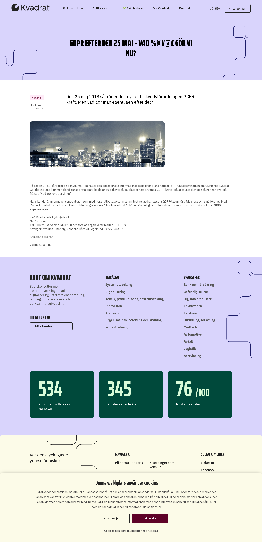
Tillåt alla (150, 518)
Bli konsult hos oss (129, 463)
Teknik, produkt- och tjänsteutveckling (134, 299)
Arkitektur (113, 313)
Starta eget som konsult (162, 465)
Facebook (208, 470)
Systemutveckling (118, 285)
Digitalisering (115, 292)
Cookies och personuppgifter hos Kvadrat (131, 531)
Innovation (113, 306)
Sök (217, 8)
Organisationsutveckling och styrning (133, 320)
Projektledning (116, 327)
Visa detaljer (111, 518)
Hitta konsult (238, 8)
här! (50, 237)
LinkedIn (207, 463)
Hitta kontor (43, 326)
